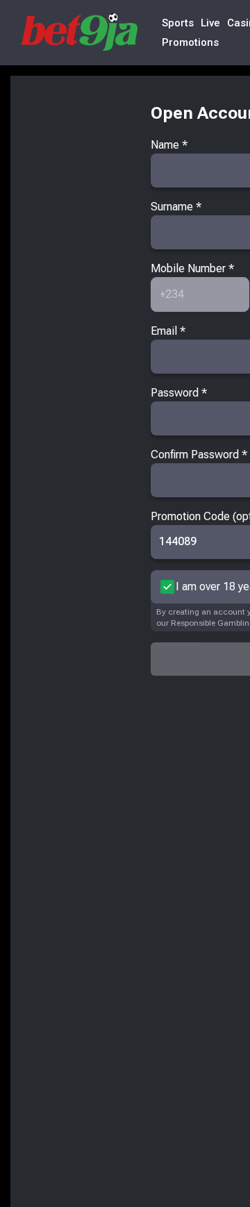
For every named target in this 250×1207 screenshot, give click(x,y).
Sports (178, 23)
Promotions (190, 42)
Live (210, 23)
